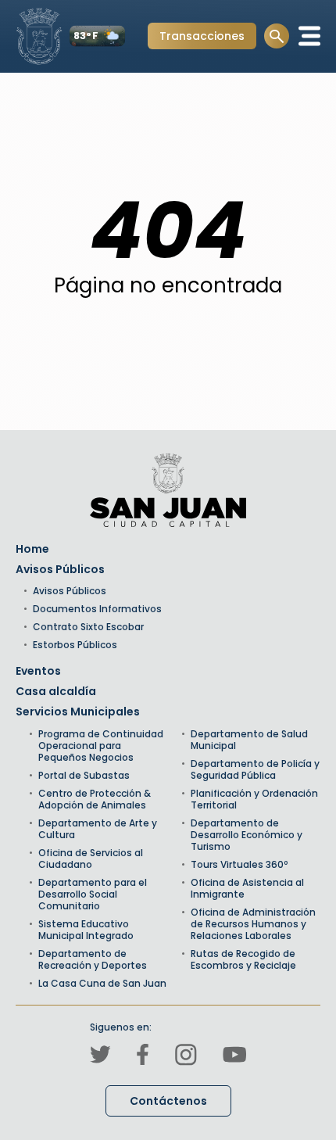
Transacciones (202, 38)
